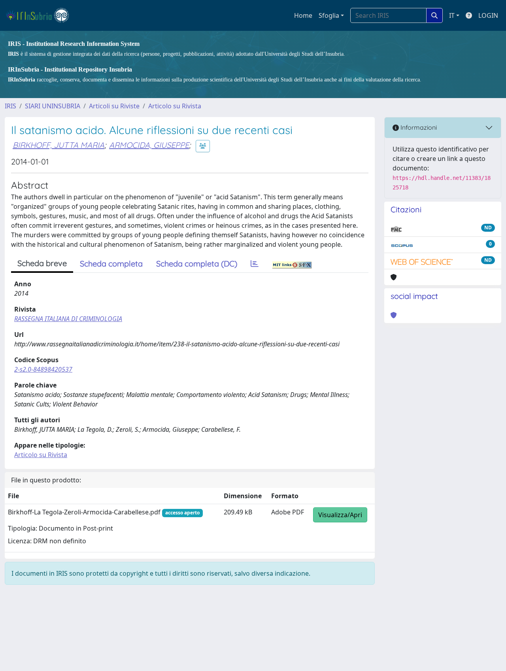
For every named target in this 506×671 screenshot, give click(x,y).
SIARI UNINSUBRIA (52, 106)
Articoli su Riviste (114, 106)
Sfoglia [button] (329, 15)
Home (303, 15)
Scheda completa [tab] (111, 263)
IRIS (10, 106)
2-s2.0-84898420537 (43, 369)
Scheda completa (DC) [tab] (196, 263)
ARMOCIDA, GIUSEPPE (149, 145)
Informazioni (418, 127)
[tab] (254, 263)
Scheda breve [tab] (42, 263)
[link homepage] (41, 15)
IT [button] (452, 15)
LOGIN (488, 15)
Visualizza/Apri (340, 514)
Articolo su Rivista (174, 106)
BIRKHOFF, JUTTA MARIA (58, 145)
